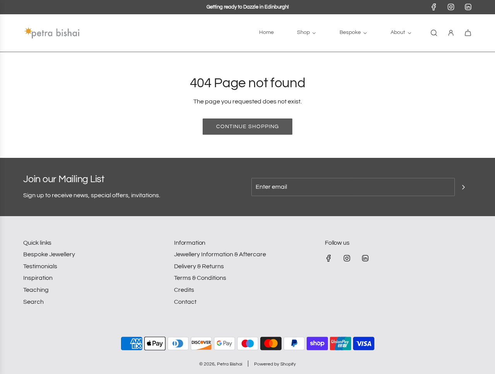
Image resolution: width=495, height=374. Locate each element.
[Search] (433, 32)
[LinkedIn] (467, 7)
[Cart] (467, 32)
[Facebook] (433, 7)
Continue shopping (247, 126)
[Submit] (463, 187)
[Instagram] (450, 7)
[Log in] (450, 32)
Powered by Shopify (275, 364)
